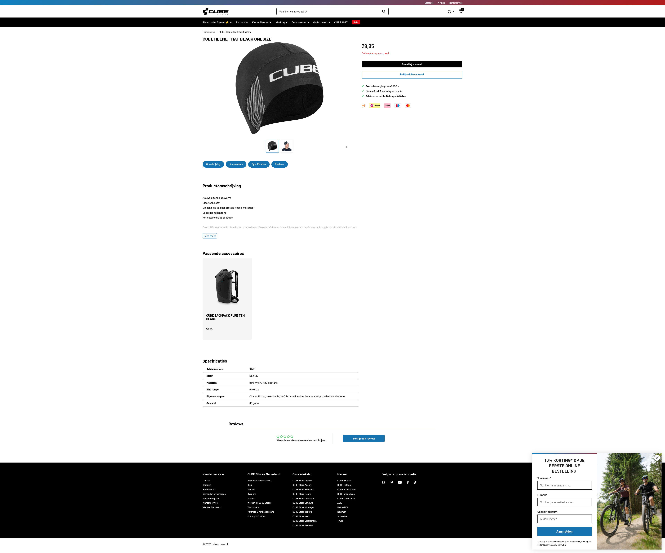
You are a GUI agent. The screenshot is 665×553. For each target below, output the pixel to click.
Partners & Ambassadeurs (260, 511)
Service (251, 498)
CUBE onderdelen (346, 494)
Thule (340, 520)
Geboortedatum (547, 511)
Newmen (341, 511)
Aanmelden (564, 531)
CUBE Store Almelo (302, 480)
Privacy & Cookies (256, 516)
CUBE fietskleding (346, 498)
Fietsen (240, 22)
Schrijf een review (364, 438)
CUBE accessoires (346, 489)
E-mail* (542, 495)
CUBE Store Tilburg (302, 511)
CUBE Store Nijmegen (303, 507)
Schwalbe (342, 516)
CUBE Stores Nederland (263, 474)
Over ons (251, 494)
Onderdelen (320, 22)
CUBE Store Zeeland (302, 525)
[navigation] (272, 146)
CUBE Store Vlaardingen (304, 520)
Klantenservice (455, 3)
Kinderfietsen (260, 22)
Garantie (207, 485)
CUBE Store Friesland (303, 489)
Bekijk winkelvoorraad (412, 74)
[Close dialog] (657, 458)
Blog (249, 485)
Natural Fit (342, 507)
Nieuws (251, 489)
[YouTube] (400, 482)
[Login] (451, 11)
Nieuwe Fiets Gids (212, 507)
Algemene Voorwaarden (259, 480)
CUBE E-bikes (344, 480)
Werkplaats (253, 507)
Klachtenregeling (211, 498)
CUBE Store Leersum (303, 498)
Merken (342, 474)
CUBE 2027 (341, 22)
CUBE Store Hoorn (301, 494)
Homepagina (209, 32)
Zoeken (384, 11)
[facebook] (408, 482)
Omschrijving (213, 164)
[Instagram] (383, 482)
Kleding (280, 22)
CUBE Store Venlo (301, 516)
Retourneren (209, 489)
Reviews (279, 164)
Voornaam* (544, 478)
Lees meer (210, 235)
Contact (207, 480)
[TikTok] (415, 482)
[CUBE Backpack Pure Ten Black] (227, 288)
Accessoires (299, 22)
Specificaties (259, 164)
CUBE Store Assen (301, 485)
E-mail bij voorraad (412, 64)
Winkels (441, 3)
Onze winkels (301, 474)
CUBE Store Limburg (302, 502)
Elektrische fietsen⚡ (216, 22)
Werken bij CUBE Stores (259, 502)
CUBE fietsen (344, 485)
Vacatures (429, 3)
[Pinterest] (392, 482)
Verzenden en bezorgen (214, 494)
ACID (339, 502)
